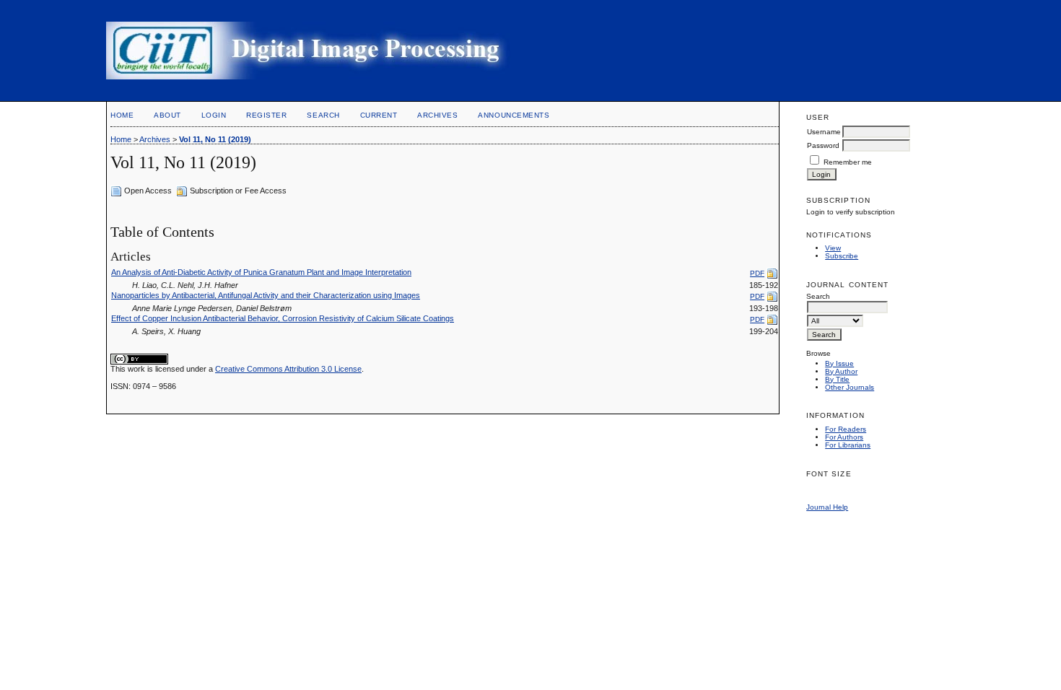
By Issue (839, 363)
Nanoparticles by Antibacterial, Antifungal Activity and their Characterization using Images (265, 295)
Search (323, 115)
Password (823, 145)
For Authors (844, 437)
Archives (437, 115)
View (833, 248)
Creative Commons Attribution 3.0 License (288, 368)
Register (266, 115)
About (167, 115)
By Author (841, 371)
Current (379, 115)
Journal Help (827, 507)
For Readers (845, 429)
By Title (837, 379)
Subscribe (841, 256)
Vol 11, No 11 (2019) (215, 139)
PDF (757, 273)
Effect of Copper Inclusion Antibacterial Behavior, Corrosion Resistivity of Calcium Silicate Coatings (282, 318)
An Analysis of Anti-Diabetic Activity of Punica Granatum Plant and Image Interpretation (261, 272)
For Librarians (847, 445)
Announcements (513, 115)
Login (214, 115)
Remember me (848, 162)
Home (122, 115)
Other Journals (849, 387)
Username (824, 132)
